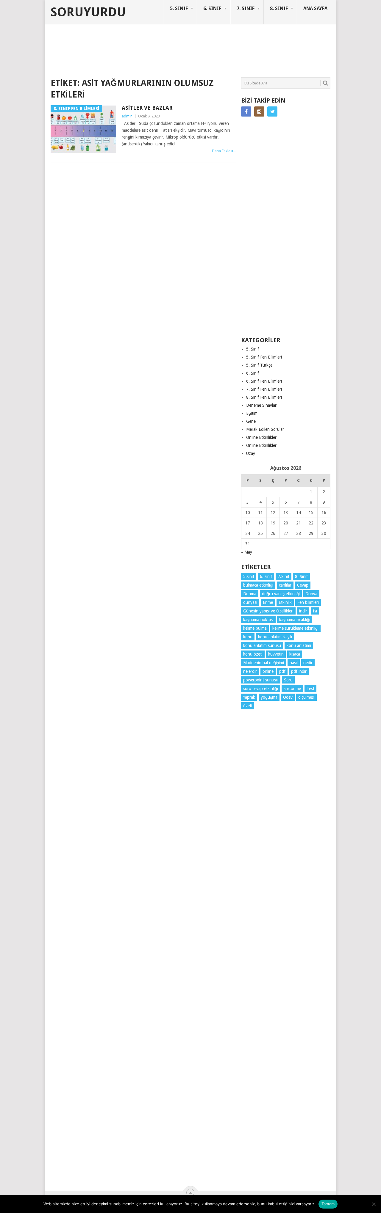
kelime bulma (255, 628)
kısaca (294, 654)
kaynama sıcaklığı (294, 619)
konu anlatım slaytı (275, 636)
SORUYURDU (302, 47)
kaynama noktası (258, 619)
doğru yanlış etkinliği (281, 593)
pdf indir (299, 671)
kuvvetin (276, 654)
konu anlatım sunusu (262, 645)
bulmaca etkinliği (258, 585)
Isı (315, 611)
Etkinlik (285, 602)
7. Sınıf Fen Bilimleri (264, 389)
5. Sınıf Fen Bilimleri (264, 357)
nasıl (294, 662)
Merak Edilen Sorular (265, 429)
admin (127, 116)
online (268, 671)
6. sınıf (266, 576)
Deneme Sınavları (261, 405)
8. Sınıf (301, 576)
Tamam (328, 1203)
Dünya (311, 593)
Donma (249, 593)
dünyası (250, 602)
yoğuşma (269, 697)
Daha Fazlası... (224, 151)
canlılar (285, 585)
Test (310, 688)
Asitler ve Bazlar (147, 108)
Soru (288, 680)
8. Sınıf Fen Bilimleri (264, 397)
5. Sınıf (252, 349)
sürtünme (292, 688)
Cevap (302, 585)
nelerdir (250, 671)
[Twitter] (272, 111)
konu (247, 636)
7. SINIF (245, 8)
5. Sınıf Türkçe (259, 365)
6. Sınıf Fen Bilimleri (264, 381)
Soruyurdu (88, 12)
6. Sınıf (252, 373)
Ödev (288, 697)
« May (246, 552)
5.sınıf (248, 576)
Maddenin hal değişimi (263, 662)
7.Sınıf (283, 576)
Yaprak (249, 697)
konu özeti (253, 654)
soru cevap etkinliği (260, 688)
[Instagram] (259, 111)
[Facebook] (246, 111)
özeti (247, 705)
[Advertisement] (159, 54)
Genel (251, 421)
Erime (268, 602)
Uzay (250, 453)
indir (303, 611)
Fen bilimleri (308, 602)
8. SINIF (279, 8)
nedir (308, 662)
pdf (282, 671)
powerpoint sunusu (260, 680)
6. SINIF (212, 8)
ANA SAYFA (315, 8)
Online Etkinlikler (261, 437)
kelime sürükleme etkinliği (295, 628)
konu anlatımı (299, 645)
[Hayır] (374, 1204)
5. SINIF (179, 8)
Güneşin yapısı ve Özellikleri (268, 611)
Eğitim (251, 413)
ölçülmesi (306, 697)
